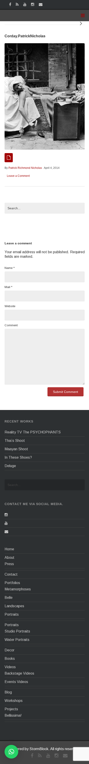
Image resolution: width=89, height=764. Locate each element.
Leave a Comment (18, 175)
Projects (11, 709)
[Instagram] (6, 515)
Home (9, 549)
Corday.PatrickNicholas (25, 36)
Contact (11, 574)
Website (10, 306)
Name (10, 268)
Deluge (10, 466)
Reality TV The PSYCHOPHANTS (33, 432)
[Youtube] (6, 523)
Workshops (14, 701)
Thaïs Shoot (15, 441)
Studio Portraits (17, 631)
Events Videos (16, 682)
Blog (8, 692)
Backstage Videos (19, 673)
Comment (11, 325)
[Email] (6, 532)
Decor (9, 650)
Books (10, 658)
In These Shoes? (18, 457)
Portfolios (12, 583)
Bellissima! (13, 715)
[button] (11, 752)
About (9, 557)
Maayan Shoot (16, 449)
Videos (10, 667)
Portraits (12, 614)
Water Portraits (17, 640)
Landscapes (14, 606)
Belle (9, 598)
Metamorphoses (18, 589)
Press (9, 564)
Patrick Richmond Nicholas (25, 167)
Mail (8, 287)
